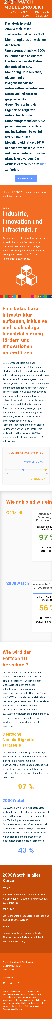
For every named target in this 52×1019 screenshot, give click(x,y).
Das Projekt (20, 11)
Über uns (42, 15)
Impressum (8, 977)
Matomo (21, 997)
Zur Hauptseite (26, 178)
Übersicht (8, 192)
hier (43, 164)
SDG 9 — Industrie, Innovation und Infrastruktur (26, 296)
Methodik (42, 11)
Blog (26, 15)
